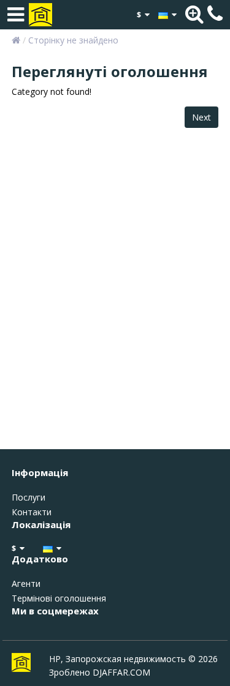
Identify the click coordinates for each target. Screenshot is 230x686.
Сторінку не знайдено (73, 40)
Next (201, 117)
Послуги (28, 497)
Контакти (32, 512)
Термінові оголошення (59, 598)
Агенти (26, 583)
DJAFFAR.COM (121, 672)
